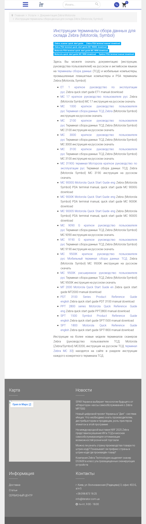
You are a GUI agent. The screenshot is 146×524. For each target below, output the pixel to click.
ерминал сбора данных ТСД (108, 258)
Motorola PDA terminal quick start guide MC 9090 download (81, 50)
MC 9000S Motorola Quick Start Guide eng (88, 211)
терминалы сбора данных (75, 71)
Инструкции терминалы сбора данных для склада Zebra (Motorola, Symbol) (94, 33)
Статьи (13, 490)
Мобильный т (76, 258)
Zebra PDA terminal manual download (103, 43)
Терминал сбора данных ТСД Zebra (89, 111)
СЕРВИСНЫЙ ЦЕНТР (21, 495)
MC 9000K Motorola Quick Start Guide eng (88, 197)
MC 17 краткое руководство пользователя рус (94, 96)
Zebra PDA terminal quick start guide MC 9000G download (80, 47)
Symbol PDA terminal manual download (116, 54)
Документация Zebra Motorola (57, 15)
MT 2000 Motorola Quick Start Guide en (87, 287)
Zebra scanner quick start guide (69, 43)
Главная (19, 15)
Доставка (14, 484)
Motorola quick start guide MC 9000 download (75, 54)
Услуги (32, 15)
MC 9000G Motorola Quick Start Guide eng (88, 182)
